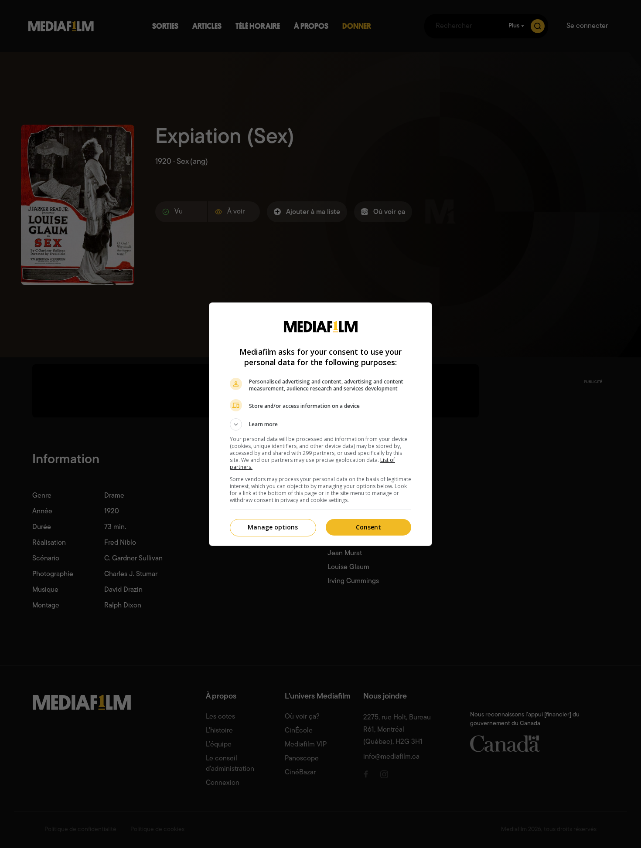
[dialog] (320, 424)
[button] (320, 424)
